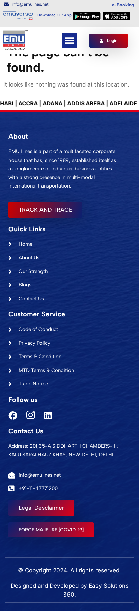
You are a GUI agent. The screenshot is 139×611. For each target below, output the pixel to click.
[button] (69, 40)
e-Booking (123, 4)
